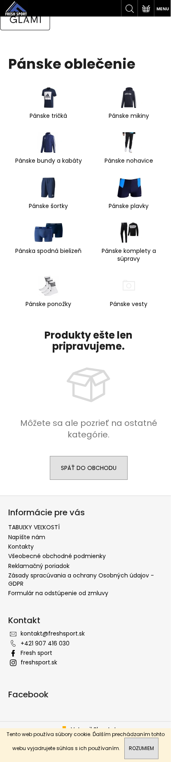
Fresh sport (36, 653)
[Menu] (162, 8)
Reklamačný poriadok (39, 566)
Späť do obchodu (88, 468)
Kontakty (21, 546)
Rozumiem (141, 748)
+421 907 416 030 (45, 643)
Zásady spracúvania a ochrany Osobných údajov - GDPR (81, 579)
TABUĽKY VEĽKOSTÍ (34, 527)
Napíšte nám (26, 537)
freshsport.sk (39, 662)
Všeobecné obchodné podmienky (57, 556)
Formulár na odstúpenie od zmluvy (58, 593)
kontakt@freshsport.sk (53, 633)
